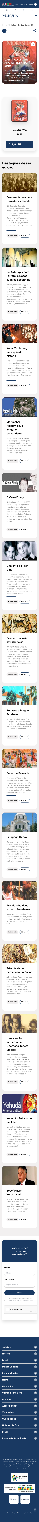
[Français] (6, 4)
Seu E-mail (9, 1279)
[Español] (10, 4)
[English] (3, 4)
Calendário (7, 1386)
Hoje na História (10, 1425)
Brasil (5, 1432)
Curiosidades (9, 1419)
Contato (6, 1399)
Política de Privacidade (14, 1438)
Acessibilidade (10, 1406)
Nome (7, 1267)
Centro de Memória (12, 1393)
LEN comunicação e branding (24, 1512)
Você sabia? (8, 1412)
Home (4, 25)
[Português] (8, 4)
